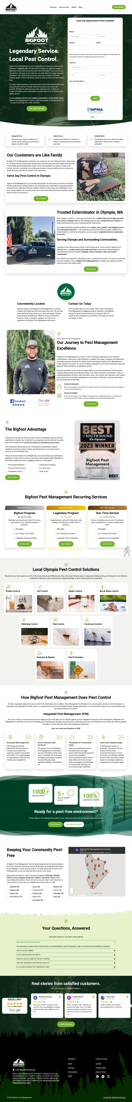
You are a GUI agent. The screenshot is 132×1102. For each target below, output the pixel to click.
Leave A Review (66, 1024)
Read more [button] (59, 1014)
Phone (72, 43)
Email (98, 43)
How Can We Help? (77, 81)
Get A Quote (41, 198)
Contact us (86, 311)
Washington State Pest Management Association (42, 442)
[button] (91, 117)
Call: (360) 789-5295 (36, 109)
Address (72, 63)
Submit (95, 98)
